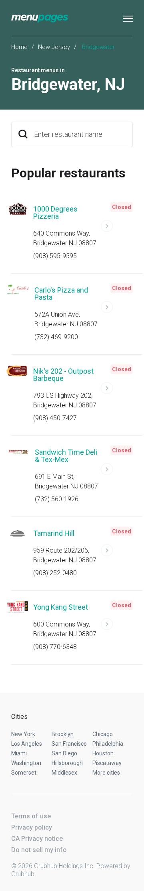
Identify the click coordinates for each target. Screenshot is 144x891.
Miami (19, 753)
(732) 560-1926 (56, 499)
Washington (26, 763)
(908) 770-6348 (55, 647)
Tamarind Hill (53, 533)
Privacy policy (31, 827)
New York (23, 734)
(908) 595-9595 (55, 256)
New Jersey (54, 47)
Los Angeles (26, 743)
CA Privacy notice (37, 838)
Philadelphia (107, 743)
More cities (106, 772)
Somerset (23, 772)
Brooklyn (63, 734)
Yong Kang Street (60, 607)
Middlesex (64, 772)
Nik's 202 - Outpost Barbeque (63, 374)
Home (19, 47)
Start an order (117, 229)
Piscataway (107, 763)
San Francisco (69, 743)
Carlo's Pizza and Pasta (61, 293)
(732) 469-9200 (56, 337)
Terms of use (31, 816)
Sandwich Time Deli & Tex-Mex (66, 456)
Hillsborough (67, 763)
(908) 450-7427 (55, 418)
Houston (103, 753)
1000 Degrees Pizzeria (55, 212)
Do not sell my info (39, 850)
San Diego (64, 753)
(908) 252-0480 (55, 573)
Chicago (102, 734)
